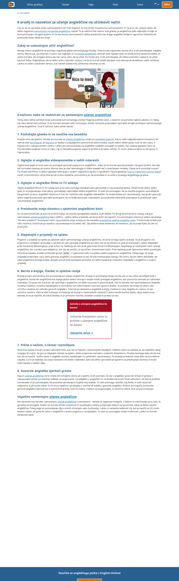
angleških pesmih (104, 139)
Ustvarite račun (80, 333)
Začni (167, 4)
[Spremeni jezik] (156, 4)
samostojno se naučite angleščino (52, 31)
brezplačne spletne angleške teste (117, 220)
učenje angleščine (86, 53)
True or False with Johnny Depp (143, 171)
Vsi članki (25, 13)
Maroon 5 (51, 142)
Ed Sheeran (36, 142)
